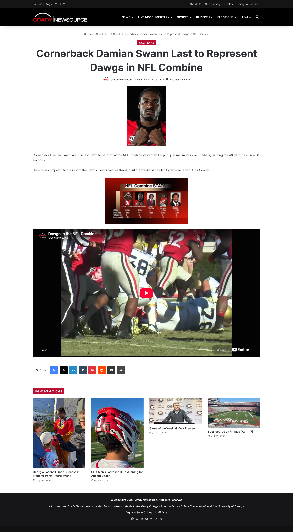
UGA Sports (114, 34)
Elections (225, 17)
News (126, 17)
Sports (182, 17)
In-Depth (203, 17)
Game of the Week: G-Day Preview (172, 428)
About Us (195, 4)
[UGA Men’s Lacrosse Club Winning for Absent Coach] (117, 433)
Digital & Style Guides (139, 512)
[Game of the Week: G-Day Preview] (175, 411)
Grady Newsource (121, 79)
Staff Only (161, 512)
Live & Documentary (153, 17)
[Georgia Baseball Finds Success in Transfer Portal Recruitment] (59, 433)
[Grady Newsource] (60, 17)
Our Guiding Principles (219, 4)
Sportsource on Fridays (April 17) (230, 431)
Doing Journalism (247, 4)
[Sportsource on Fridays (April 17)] (234, 412)
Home (90, 34)
